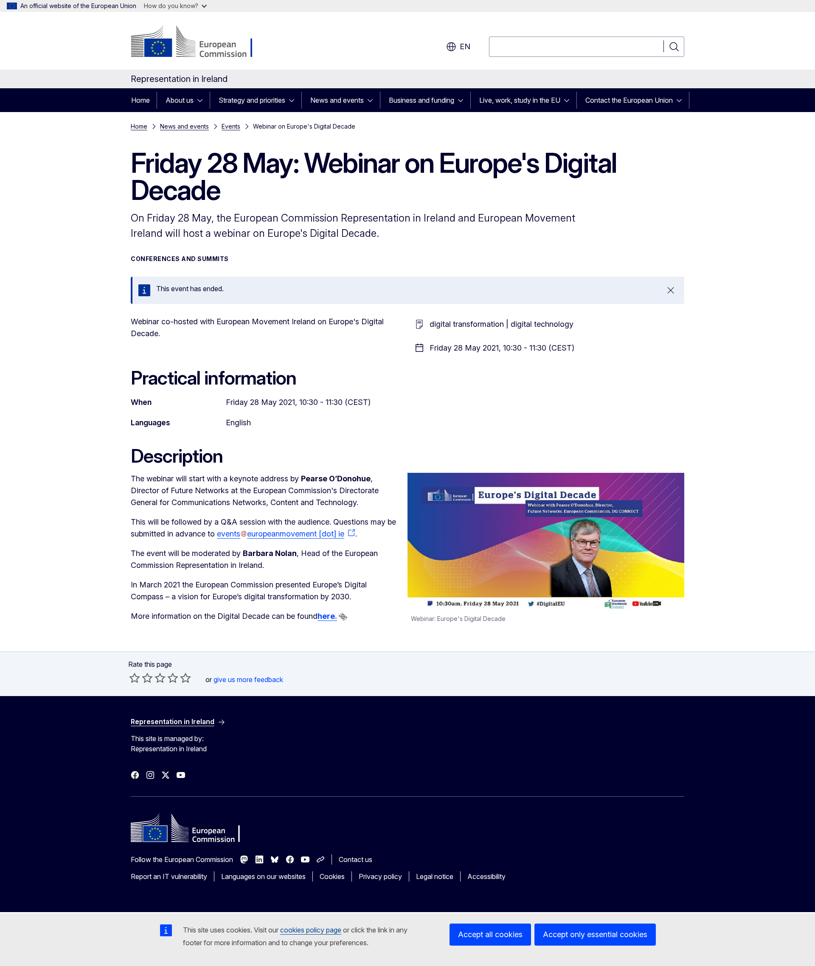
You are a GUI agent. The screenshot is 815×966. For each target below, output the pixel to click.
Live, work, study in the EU (519, 100)
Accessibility (486, 876)
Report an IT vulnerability (169, 876)
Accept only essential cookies (595, 934)
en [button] (465, 46)
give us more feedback (248, 679)
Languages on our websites (263, 876)
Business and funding (421, 100)
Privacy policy (380, 876)
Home (140, 100)
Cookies (332, 876)
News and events (337, 100)
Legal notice (434, 876)
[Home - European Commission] (199, 42)
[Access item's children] (202, 100)
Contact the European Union (629, 100)
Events (231, 126)
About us (180, 100)
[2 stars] (141, 677)
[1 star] (134, 677)
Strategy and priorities (252, 100)
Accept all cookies (490, 934)
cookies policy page (310, 930)
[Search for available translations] (343, 616)
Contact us (355, 859)
